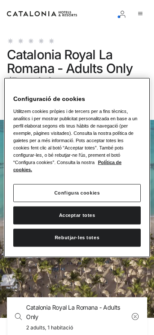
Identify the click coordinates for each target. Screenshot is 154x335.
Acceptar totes (77, 215)
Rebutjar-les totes (77, 237)
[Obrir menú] (142, 14)
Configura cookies (77, 192)
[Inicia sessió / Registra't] (124, 13)
